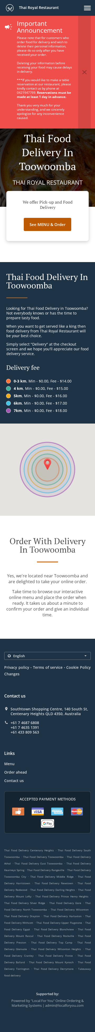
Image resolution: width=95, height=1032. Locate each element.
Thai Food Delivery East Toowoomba (39, 863)
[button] (87, 8)
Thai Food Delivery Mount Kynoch (51, 962)
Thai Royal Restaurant (38, 7)
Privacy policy (16, 667)
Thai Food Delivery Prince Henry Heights (62, 896)
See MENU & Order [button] (47, 224)
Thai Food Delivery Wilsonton (70, 909)
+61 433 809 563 (25, 732)
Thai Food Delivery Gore (65, 903)
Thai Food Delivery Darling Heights (52, 890)
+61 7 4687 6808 (25, 722)
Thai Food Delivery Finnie (55, 955)
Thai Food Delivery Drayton (22, 916)
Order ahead (15, 772)
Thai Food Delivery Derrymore (54, 969)
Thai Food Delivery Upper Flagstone (59, 923)
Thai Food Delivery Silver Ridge (24, 903)
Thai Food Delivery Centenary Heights (29, 850)
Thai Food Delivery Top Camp (51, 942)
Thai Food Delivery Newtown (54, 883)
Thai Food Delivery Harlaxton (63, 916)
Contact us (14, 780)
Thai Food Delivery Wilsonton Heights (56, 949)
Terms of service (48, 667)
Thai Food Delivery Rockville (55, 936)
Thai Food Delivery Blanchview (54, 929)
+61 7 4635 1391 (25, 727)
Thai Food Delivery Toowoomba (43, 857)
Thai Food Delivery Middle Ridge (52, 876)
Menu (9, 763)
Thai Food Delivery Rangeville (45, 870)
